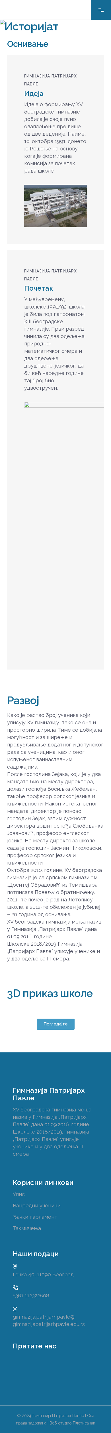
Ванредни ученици (37, 1205)
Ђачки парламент (35, 1217)
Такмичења (27, 1228)
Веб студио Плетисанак (72, 1423)
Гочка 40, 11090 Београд (43, 1274)
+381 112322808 (31, 1295)
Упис (19, 1194)
